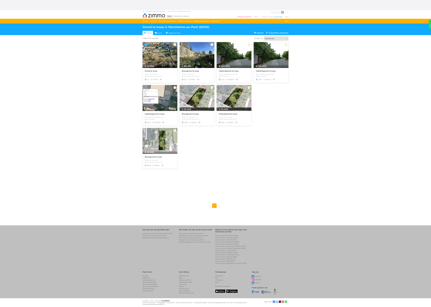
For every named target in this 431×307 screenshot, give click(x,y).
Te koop (146, 21)
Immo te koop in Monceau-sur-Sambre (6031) (230, 246)
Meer (256, 17)
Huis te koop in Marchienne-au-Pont (154, 235)
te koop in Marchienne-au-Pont (156, 11)
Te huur (154, 21)
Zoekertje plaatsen (244, 17)
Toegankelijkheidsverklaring (151, 304)
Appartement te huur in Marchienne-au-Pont (193, 235)
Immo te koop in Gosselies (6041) (226, 252)
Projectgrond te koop (228, 114)
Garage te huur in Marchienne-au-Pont (191, 240)
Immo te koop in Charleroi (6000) (226, 235)
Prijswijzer (215, 21)
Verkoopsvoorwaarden (201, 302)
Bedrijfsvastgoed (184, 21)
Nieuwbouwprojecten (167, 21)
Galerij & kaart (174, 33)
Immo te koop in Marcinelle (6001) (226, 237)
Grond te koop (151, 71)
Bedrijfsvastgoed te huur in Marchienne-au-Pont (195, 242)
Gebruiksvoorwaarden (149, 302)
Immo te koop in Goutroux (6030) (226, 244)
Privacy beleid (170, 302)
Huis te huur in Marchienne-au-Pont (190, 238)
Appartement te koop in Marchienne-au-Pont (158, 233)
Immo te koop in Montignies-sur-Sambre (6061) (231, 263)
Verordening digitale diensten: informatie (220, 302)
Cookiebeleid (161, 302)
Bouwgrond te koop (190, 71)
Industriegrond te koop (229, 71)
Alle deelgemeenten (240, 302)
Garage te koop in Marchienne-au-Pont (155, 238)
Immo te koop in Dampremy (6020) (227, 242)
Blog (286, 21)
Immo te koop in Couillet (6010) (226, 240)
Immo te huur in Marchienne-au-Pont (191, 233)
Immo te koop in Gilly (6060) (225, 261)
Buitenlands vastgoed (181, 16)
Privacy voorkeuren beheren (184, 302)
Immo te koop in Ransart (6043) (226, 257)
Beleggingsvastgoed (201, 21)
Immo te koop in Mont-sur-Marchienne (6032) (230, 248)
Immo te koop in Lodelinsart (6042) (227, 255)
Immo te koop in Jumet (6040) (225, 250)
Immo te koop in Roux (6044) (225, 259)
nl (286, 12)
